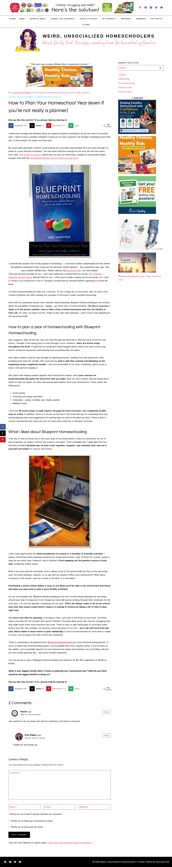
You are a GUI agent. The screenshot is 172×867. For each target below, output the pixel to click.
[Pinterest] (156, 7)
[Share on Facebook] (3, 427)
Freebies (141, 19)
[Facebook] (145, 7)
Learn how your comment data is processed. (70, 843)
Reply (106, 712)
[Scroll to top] (166, 857)
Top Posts (156, 19)
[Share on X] (3, 433)
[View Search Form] (140, 7)
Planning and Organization (47, 97)
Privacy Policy (125, 92)
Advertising (123, 79)
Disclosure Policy (126, 83)
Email (48, 807)
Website (84, 807)
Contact (122, 74)
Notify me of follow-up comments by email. (32, 821)
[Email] (161, 7)
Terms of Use (125, 87)
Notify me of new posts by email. (27, 827)
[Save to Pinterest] (3, 439)
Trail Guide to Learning (30, 155)
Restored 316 (162, 862)
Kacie (23, 711)
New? (23, 19)
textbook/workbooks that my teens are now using (54, 158)
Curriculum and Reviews (20, 97)
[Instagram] (151, 7)
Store (86, 25)
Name (13, 807)
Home (13, 19)
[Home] (9, 93)
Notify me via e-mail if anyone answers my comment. (36, 814)
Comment (15, 773)
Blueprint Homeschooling (60, 642)
